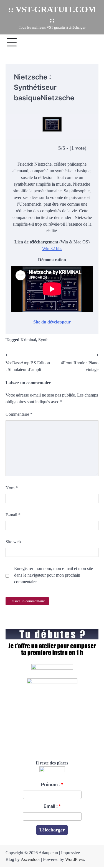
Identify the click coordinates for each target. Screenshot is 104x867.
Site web (13, 541)
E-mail (13, 514)
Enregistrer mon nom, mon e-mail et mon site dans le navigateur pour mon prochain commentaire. (53, 575)
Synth (43, 339)
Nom (12, 487)
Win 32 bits (52, 248)
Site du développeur (52, 322)
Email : (51, 806)
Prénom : (50, 784)
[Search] (91, 42)
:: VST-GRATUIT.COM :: (52, 14)
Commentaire (19, 414)
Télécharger (52, 830)
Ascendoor (30, 859)
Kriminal (28, 339)
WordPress (74, 859)
